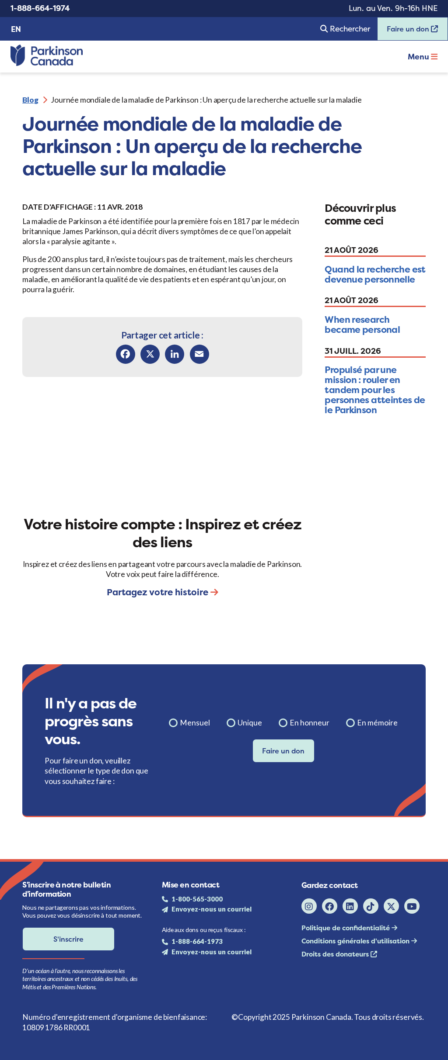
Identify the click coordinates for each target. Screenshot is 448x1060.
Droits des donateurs (336, 954)
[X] (150, 354)
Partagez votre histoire (158, 592)
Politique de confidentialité (346, 927)
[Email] (199, 354)
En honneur (309, 722)
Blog (30, 99)
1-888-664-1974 (40, 8)
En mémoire (377, 722)
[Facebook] (125, 354)
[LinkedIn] (174, 354)
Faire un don (404, 31)
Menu (419, 57)
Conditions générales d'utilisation (356, 941)
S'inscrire (68, 939)
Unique (250, 722)
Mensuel (195, 722)
